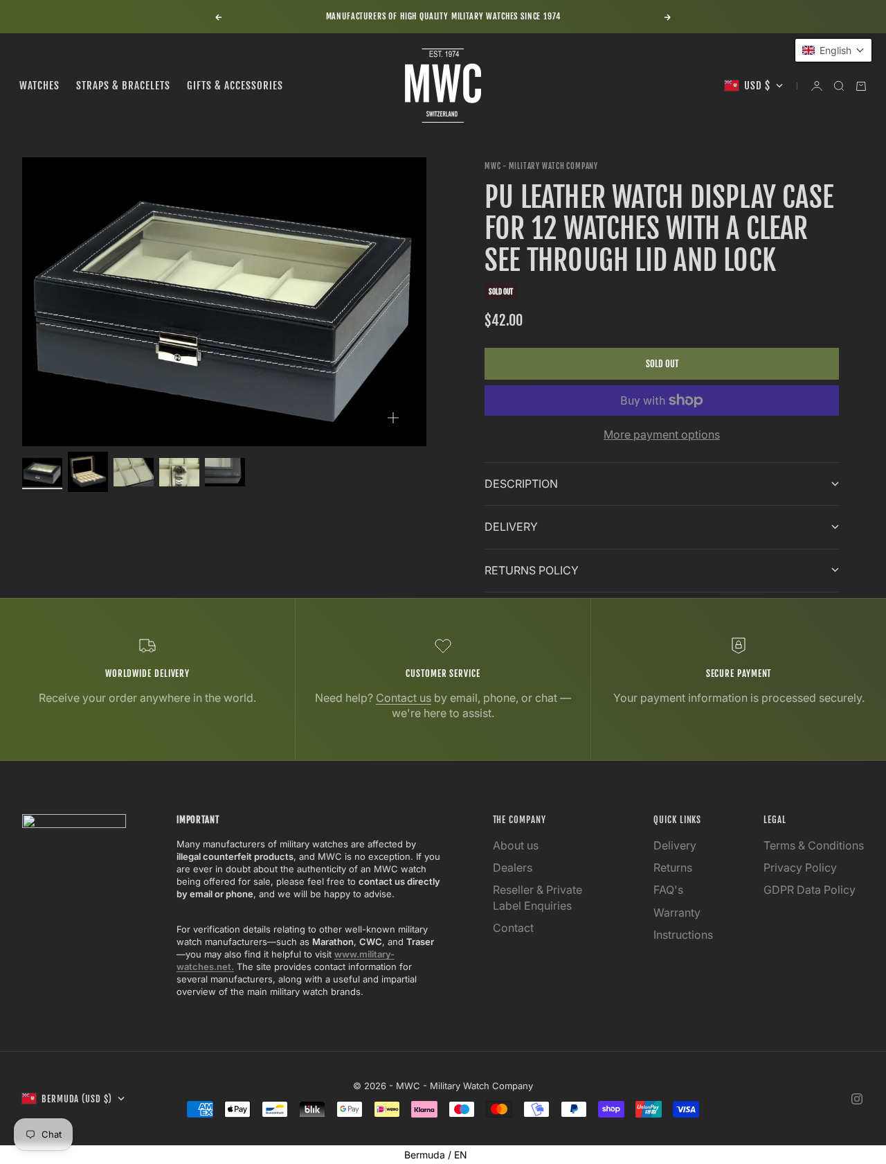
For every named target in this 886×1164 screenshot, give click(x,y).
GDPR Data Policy (809, 890)
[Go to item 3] (134, 472)
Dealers (512, 867)
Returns (672, 867)
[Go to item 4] (179, 472)
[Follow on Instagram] (857, 1099)
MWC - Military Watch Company (541, 166)
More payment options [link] (662, 434)
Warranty (676, 912)
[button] (833, 50)
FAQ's (668, 890)
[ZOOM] (393, 418)
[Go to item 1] (42, 472)
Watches (39, 85)
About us (516, 845)
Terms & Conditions (813, 845)
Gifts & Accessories (235, 85)
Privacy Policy (800, 867)
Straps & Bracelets (123, 85)
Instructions (683, 935)
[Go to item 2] (88, 472)
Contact (513, 928)
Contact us (403, 698)
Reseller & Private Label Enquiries (537, 897)
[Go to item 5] (225, 472)
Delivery (674, 845)
